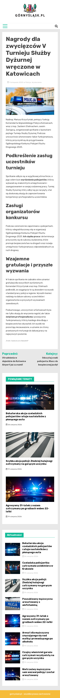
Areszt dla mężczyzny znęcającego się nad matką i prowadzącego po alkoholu (37, 637)
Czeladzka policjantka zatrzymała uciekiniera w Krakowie (37, 565)
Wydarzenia (37, 82)
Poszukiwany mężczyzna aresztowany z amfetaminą (37, 602)
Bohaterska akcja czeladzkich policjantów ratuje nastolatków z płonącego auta (26, 416)
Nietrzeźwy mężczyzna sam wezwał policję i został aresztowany (38, 672)
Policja (28, 82)
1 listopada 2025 (16, 82)
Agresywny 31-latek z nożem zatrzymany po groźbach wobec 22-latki (27, 508)
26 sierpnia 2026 (14, 425)
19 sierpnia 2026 (14, 469)
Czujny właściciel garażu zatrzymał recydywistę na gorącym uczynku (38, 655)
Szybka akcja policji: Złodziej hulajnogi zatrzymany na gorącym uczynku (29, 462)
